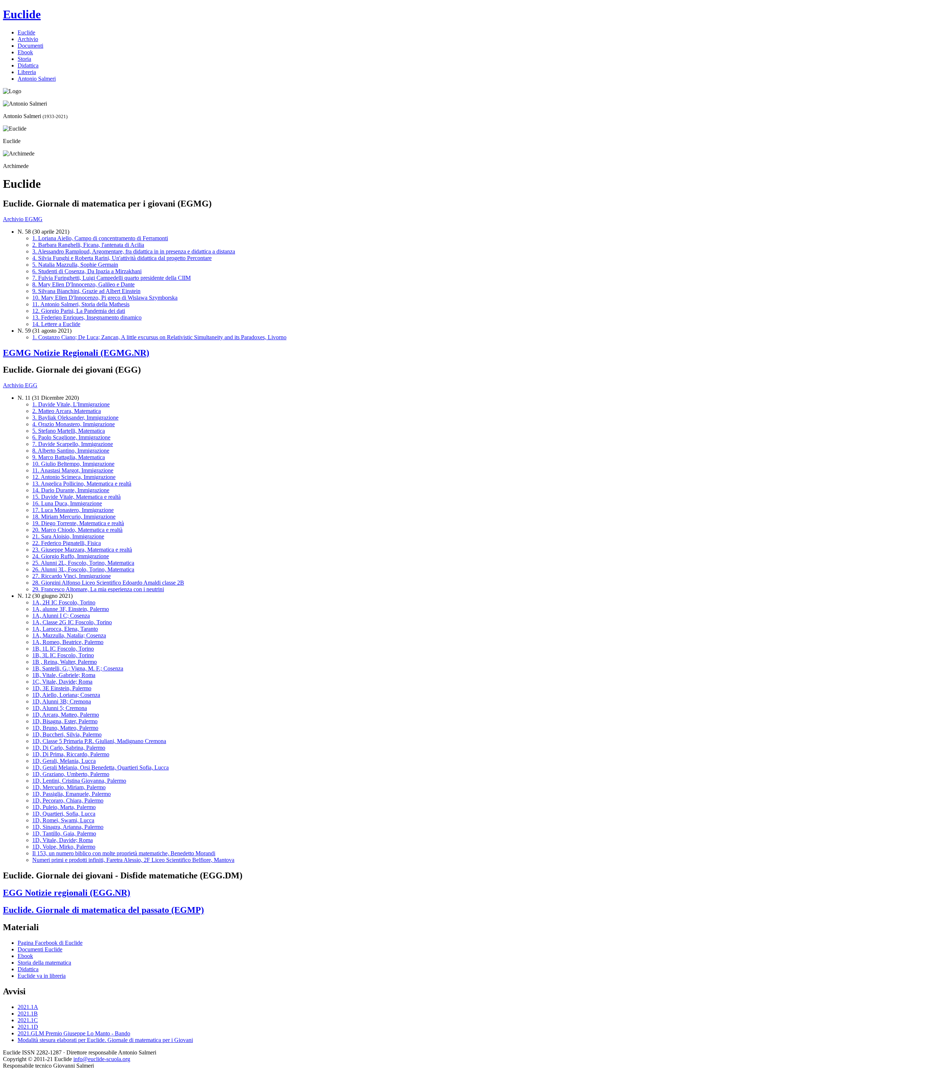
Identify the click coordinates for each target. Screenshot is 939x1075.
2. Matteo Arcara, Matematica (66, 411)
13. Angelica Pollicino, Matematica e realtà (81, 483)
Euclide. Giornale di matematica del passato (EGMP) (103, 910)
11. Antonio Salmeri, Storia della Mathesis (80, 304)
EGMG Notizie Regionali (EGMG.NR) (76, 353)
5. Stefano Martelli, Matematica (68, 431)
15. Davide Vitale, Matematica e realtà (76, 497)
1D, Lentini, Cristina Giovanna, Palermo (79, 781)
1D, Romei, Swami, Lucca (63, 820)
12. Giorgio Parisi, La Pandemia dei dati (78, 311)
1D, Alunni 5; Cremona (59, 708)
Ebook (25, 52)
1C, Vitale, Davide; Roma (62, 682)
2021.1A (28, 1007)
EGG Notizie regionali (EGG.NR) (66, 892)
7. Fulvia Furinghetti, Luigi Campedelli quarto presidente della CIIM (111, 278)
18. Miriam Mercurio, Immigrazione (74, 516)
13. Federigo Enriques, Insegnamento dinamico (87, 317)
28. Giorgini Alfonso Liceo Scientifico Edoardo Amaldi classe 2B (108, 582)
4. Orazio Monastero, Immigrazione (73, 424)
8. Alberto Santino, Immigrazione (70, 450)
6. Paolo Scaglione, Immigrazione (71, 437)
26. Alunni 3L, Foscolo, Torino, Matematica (83, 569)
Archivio (28, 39)
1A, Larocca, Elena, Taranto (65, 629)
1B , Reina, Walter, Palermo (64, 662)
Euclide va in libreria (42, 976)
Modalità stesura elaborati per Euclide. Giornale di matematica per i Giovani (105, 1040)
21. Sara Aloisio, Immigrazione (68, 536)
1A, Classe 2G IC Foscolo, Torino (72, 622)
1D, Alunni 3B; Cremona (61, 701)
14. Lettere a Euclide (56, 324)
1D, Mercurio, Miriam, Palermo (69, 787)
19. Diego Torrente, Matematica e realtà (78, 523)
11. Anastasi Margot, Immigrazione (72, 470)
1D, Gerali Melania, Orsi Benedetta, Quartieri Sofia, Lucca (100, 767)
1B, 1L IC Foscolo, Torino (63, 649)
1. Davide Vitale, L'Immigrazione (71, 404)
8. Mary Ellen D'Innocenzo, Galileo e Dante (83, 284)
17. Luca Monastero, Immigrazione (73, 510)
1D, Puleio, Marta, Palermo (64, 807)
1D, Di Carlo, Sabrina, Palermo (68, 748)
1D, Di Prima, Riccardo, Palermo (70, 754)
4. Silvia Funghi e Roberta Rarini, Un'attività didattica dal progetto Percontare (122, 258)
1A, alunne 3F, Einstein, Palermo (70, 609)
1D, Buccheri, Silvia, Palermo (67, 734)
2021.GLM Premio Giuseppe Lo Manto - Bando (74, 1033)
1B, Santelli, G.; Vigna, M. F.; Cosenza (77, 668)
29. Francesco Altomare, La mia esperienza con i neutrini (98, 589)
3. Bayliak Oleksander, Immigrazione (75, 417)
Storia (24, 59)
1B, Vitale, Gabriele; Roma (63, 675)
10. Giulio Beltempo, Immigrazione (73, 464)
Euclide (22, 14)
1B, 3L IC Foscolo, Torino (63, 655)
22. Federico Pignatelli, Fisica (66, 543)
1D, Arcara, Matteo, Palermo (65, 715)
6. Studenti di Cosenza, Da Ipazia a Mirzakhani (87, 271)
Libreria (27, 72)
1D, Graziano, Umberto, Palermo (70, 774)
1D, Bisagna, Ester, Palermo (65, 721)
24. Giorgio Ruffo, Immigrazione (70, 556)
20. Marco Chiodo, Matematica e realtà (77, 530)
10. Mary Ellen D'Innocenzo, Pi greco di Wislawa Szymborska (105, 298)
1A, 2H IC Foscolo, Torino (63, 602)
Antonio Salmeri (37, 79)
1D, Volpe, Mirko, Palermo (63, 847)
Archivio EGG (20, 385)
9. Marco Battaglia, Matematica (68, 457)
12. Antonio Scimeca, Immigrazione (74, 477)
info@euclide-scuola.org (101, 1059)
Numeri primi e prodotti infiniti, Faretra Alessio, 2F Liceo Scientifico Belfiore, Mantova (133, 860)
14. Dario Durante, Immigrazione (70, 490)
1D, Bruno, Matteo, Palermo (65, 728)
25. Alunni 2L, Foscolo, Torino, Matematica (83, 563)
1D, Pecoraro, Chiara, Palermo (67, 800)
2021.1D (28, 1027)
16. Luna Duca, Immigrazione (67, 503)
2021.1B (28, 1013)
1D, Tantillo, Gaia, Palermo (64, 833)
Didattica (28, 65)
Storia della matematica (44, 962)
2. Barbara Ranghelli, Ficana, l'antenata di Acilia (88, 245)
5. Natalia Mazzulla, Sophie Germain (75, 265)
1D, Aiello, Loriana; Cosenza (66, 695)
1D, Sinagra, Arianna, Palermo (67, 827)
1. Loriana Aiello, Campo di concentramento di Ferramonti (100, 238)
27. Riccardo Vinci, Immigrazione (71, 576)
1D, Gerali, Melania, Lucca (64, 761)
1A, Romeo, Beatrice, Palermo (67, 642)
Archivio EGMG (23, 219)
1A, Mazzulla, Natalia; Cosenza (69, 635)
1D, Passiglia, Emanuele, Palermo (71, 794)
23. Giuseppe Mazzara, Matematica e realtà (82, 549)
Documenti (30, 46)
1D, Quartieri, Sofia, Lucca (63, 814)
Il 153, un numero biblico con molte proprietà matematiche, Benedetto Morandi (123, 853)
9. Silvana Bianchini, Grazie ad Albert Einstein (86, 291)
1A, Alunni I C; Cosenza (61, 616)
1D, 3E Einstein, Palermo (61, 688)
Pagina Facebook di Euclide (50, 943)
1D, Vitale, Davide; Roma (62, 840)
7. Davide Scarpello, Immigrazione (72, 444)
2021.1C (28, 1020)
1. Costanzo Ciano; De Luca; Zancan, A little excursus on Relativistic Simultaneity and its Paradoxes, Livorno (159, 337)
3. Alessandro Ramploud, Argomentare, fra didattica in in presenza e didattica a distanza (133, 251)
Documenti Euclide (40, 949)
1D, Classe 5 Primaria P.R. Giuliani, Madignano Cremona (99, 741)
